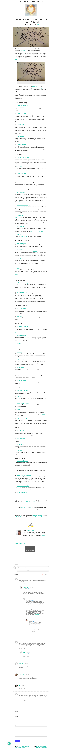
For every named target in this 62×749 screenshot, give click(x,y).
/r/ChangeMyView (21, 113)
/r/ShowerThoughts (22, 461)
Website (17, 720)
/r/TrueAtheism (21, 243)
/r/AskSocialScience (22, 292)
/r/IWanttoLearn (21, 144)
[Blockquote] (26, 570)
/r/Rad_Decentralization (24, 475)
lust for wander (24, 236)
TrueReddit (22, 107)
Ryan (33, 621)
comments (37, 24)
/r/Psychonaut (20, 124)
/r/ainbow (19, 352)
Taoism (36, 269)
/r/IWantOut (20, 226)
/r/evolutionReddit (22, 380)
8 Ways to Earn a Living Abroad (36, 231)
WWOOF (16, 217)
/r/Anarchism (21, 409)
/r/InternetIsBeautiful (23, 486)
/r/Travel (19, 234)
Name (16, 711)
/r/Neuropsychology (22, 308)
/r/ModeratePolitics (22, 396)
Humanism (35, 251)
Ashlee (28, 588)
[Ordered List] (23, 570)
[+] (31, 570)
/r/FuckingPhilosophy (22, 157)
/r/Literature (20, 444)
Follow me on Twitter (25, 507)
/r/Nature (19, 343)
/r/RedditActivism (22, 360)
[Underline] (20, 570)
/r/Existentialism (21, 173)
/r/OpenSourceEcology (23, 205)
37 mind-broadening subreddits (40, 88)
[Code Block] (27, 570)
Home (20, 1)
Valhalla (18, 201)
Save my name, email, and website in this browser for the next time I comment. (30, 738)
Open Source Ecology (19, 206)
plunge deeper (34, 86)
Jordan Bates (30, 530)
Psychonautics (28, 125)
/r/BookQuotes (21, 438)
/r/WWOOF (20, 216)
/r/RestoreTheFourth (23, 374)
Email (16, 716)
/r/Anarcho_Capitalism (23, 418)
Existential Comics (30, 177)
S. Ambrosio (29, 653)
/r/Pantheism (20, 259)
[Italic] (19, 570)
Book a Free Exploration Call (37, 1)
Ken (19, 685)
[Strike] (22, 570)
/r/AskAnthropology (22, 283)
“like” (31, 507)
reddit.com (22, 50)
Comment (17, 725)
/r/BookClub (20, 430)
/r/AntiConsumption (22, 326)
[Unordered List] (24, 570)
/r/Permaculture (21, 192)
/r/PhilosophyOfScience (23, 181)
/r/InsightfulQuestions (22, 105)
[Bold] (18, 570)
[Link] (28, 570)
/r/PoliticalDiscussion (23, 390)
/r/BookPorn (20, 451)
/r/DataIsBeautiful (22, 492)
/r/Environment (21, 335)
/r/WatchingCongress (23, 403)
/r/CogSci (19, 316)
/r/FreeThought (20, 136)
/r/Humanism (21, 249)
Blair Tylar (21, 663)
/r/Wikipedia (20, 468)
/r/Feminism (20, 367)
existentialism (17, 177)
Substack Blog (26, 1)
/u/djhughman (21, 674)
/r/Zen (18, 268)
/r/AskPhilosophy (21, 167)
